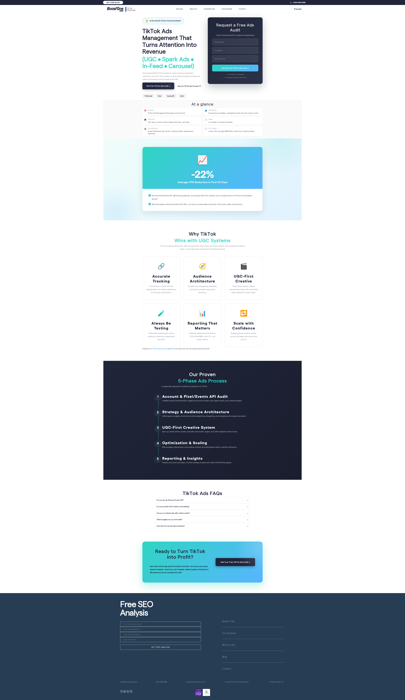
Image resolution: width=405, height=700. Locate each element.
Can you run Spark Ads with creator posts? (202, 513)
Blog (224, 656)
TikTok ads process (160, 348)
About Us (193, 9)
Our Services (229, 633)
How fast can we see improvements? (202, 526)
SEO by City (228, 644)
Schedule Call (209, 9)
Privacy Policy (244, 682)
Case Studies (226, 9)
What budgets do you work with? (202, 519)
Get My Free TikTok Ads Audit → (235, 68)
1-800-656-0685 (299, 2)
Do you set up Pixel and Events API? (202, 500)
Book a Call (228, 621)
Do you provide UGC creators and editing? (202, 506)
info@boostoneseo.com (129, 682)
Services (179, 9)
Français (298, 8)
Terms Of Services (231, 682)
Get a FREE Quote (113, 2)
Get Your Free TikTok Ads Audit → (235, 562)
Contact (242, 9)
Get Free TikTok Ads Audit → (158, 86)
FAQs (174, 348)
